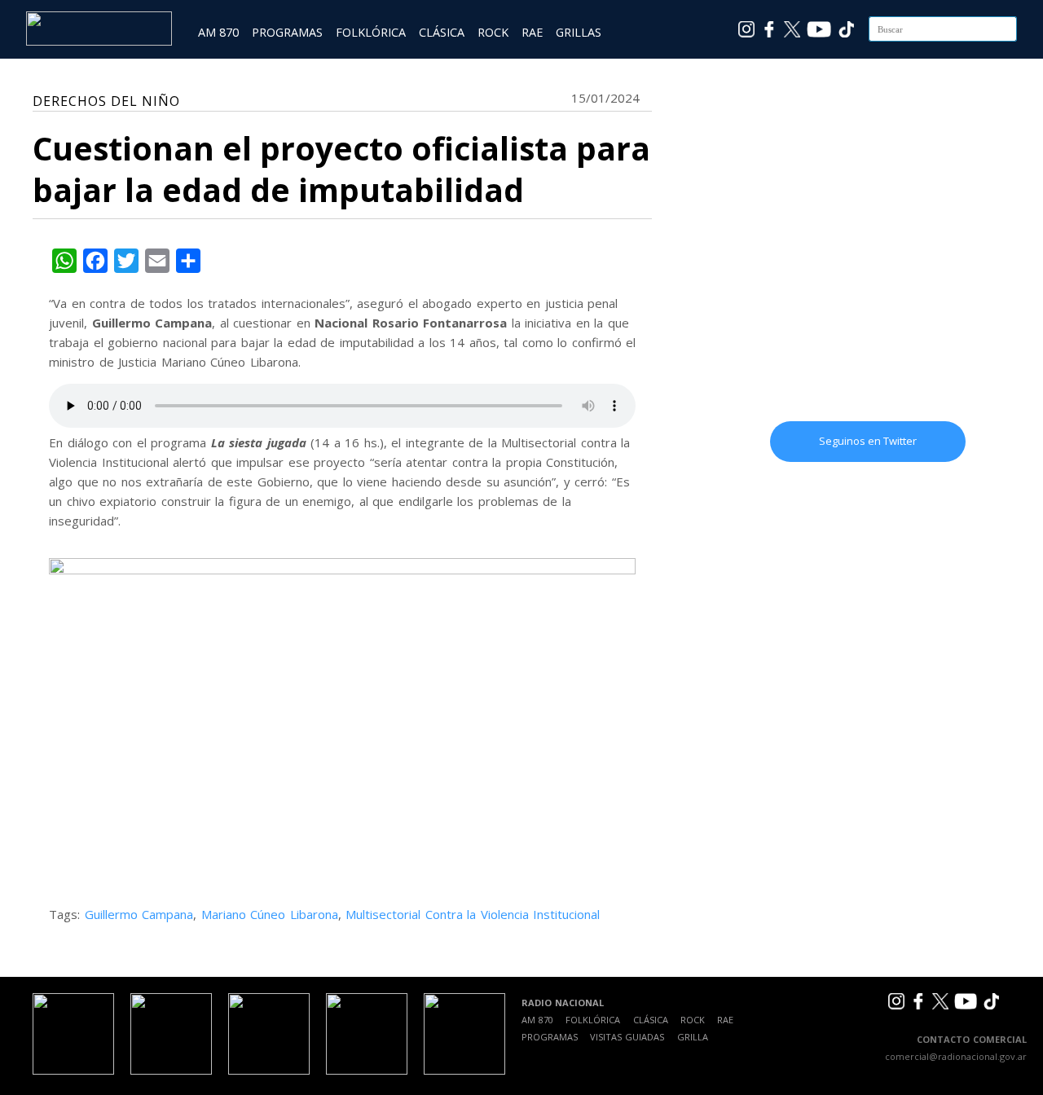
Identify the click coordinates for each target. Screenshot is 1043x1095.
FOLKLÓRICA (371, 32)
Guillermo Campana (139, 914)
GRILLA (692, 1037)
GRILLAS (578, 32)
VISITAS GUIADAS (627, 1037)
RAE (532, 32)
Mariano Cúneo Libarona (269, 914)
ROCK (492, 32)
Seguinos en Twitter (868, 440)
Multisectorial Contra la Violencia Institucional (472, 914)
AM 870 (218, 32)
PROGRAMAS (287, 32)
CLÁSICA (441, 32)
